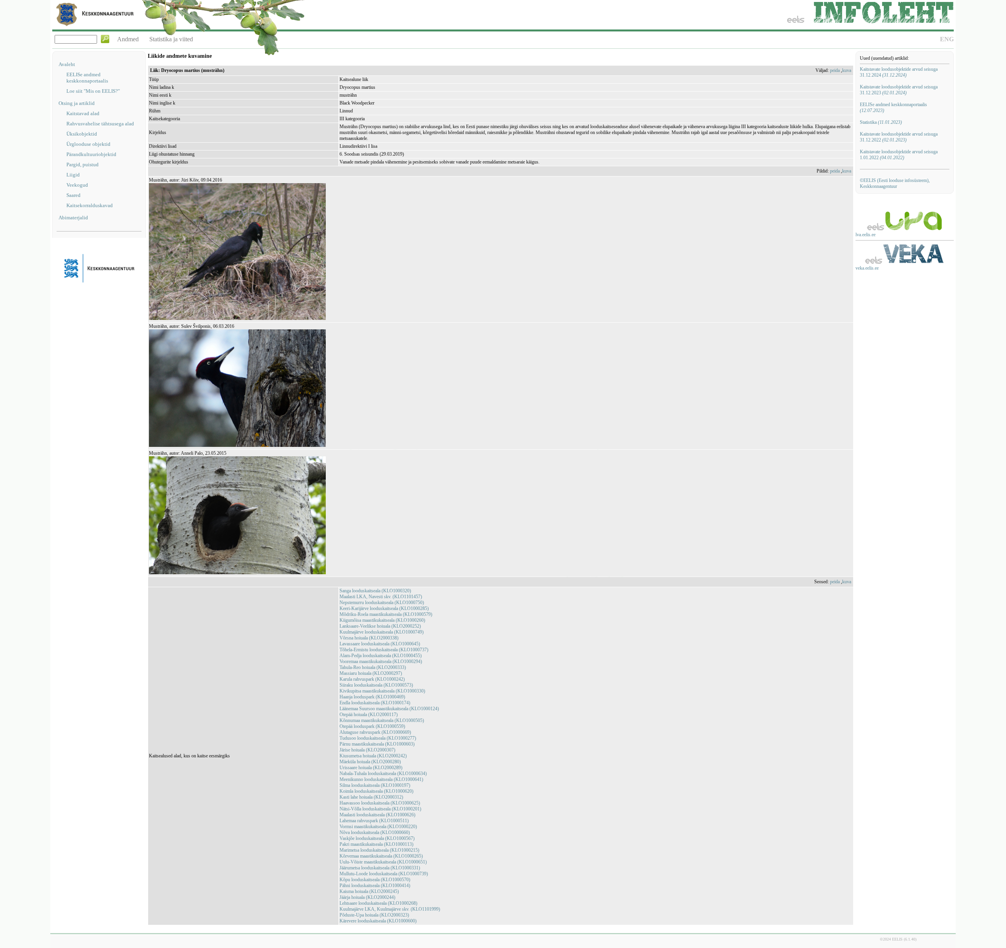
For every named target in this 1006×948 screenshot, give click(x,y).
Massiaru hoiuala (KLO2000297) (371, 673)
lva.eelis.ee (865, 234)
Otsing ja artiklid (77, 103)
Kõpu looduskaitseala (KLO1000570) (375, 879)
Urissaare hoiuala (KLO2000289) (371, 767)
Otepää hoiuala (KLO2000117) (369, 714)
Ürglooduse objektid (88, 144)
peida (835, 70)
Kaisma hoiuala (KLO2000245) (369, 891)
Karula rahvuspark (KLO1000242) (372, 679)
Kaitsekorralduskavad (89, 205)
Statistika (881, 122)
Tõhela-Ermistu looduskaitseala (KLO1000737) (384, 649)
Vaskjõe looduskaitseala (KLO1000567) (377, 838)
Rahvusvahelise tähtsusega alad (100, 124)
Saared (73, 195)
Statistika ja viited (171, 39)
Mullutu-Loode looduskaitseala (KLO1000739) (384, 873)
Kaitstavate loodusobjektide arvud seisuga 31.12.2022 (899, 137)
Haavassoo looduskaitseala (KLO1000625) (380, 803)
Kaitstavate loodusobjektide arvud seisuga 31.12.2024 (899, 72)
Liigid (73, 175)
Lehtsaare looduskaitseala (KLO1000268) (378, 903)
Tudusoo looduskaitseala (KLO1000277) (378, 738)
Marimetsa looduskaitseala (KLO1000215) (379, 850)
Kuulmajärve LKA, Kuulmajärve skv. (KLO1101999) (390, 909)
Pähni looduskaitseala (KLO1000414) (375, 885)
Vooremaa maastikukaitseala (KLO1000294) (381, 661)
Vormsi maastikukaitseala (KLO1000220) (378, 826)
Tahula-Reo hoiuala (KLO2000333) (373, 667)
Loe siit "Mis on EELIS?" (93, 91)
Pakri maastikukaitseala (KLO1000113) (376, 844)
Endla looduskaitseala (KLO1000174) (375, 702)
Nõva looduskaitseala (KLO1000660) (375, 832)
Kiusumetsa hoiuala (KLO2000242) (373, 756)
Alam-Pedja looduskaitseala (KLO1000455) (381, 655)
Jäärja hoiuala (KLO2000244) (367, 897)
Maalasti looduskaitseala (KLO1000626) (377, 815)
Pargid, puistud (82, 164)
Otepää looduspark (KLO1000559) (372, 726)
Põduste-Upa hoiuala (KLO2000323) (374, 915)
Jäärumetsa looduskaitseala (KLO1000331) (380, 868)
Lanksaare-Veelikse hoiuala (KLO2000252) (380, 626)
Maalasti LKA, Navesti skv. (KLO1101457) (381, 596)
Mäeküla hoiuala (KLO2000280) (370, 761)
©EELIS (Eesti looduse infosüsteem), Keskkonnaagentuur (895, 183)
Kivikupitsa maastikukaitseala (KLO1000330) (382, 691)
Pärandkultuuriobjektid (91, 154)
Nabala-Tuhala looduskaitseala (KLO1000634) (383, 773)
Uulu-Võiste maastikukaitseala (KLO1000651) (383, 862)
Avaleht (67, 64)
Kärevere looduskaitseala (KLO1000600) (378, 921)
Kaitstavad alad (82, 113)
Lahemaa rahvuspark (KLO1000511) (374, 820)
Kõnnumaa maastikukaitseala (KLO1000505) (382, 720)
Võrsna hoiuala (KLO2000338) (369, 638)
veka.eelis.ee (867, 268)
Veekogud (77, 185)
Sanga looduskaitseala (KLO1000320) (375, 590)
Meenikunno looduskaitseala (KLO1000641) (381, 779)
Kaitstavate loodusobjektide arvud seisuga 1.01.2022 (899, 154)
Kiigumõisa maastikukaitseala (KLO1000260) (382, 620)
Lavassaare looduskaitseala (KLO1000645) (380, 644)
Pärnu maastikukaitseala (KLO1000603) (377, 744)
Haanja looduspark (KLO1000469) (372, 697)
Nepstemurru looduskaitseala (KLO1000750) (382, 602)
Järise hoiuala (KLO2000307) (367, 750)
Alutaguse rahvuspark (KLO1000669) (375, 732)
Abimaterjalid (73, 217)
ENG (947, 39)
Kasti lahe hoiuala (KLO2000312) (371, 797)
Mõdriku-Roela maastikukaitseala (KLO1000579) (386, 614)
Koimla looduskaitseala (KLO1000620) (376, 791)
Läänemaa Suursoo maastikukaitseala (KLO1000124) (389, 708)
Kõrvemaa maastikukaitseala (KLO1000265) (381, 856)
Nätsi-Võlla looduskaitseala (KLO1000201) (380, 809)
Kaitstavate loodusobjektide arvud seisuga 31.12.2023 (899, 90)
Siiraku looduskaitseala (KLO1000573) (376, 685)
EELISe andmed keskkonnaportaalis (87, 78)
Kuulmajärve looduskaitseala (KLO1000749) (382, 632)
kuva (846, 70)
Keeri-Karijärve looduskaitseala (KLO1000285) (384, 608)
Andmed (128, 39)
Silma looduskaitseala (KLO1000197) (375, 785)
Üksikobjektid (81, 134)
